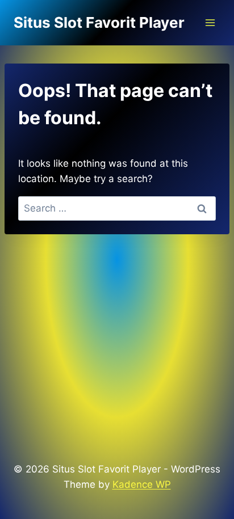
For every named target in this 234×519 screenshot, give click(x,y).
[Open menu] (209, 22)
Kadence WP (141, 484)
